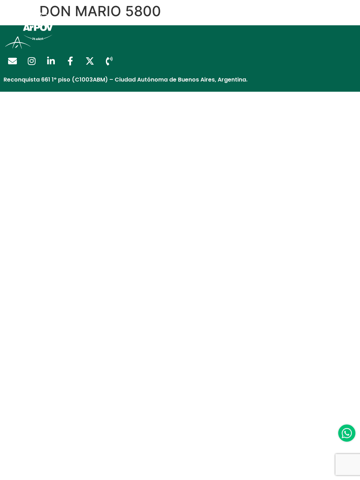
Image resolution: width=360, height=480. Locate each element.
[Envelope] (12, 61)
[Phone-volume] (109, 61)
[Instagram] (31, 61)
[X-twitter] (89, 61)
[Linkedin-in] (51, 61)
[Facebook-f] (70, 61)
